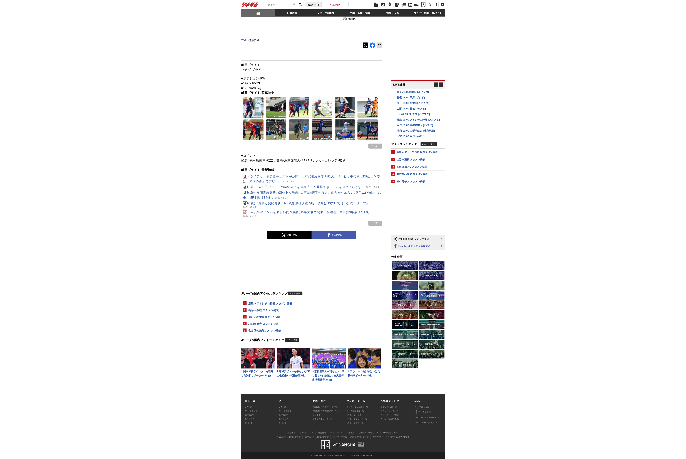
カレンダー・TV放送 (390, 415)
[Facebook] (436, 4)
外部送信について (391, 433)
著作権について (307, 433)
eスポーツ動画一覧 (355, 423)
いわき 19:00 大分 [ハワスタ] (413, 108)
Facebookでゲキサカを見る (414, 246)
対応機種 (291, 433)
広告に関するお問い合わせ (289, 437)
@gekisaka (424, 407)
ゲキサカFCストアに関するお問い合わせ (391, 437)
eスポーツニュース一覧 (357, 419)
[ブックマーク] (423, 4)
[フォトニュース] (383, 4)
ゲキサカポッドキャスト (323, 419)
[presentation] (258, 12)
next (375, 146)
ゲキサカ (250, 5)
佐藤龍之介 (347, 5)
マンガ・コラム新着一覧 (357, 407)
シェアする (337, 235)
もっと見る (296, 294)
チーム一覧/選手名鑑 (390, 419)
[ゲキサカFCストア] (416, 5)
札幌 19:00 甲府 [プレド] (411, 92)
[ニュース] (376, 4)
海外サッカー (251, 419)
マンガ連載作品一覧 (355, 411)
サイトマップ (336, 433)
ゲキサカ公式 (425, 412)
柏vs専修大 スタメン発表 (263, 323)
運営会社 (322, 433)
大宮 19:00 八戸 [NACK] (410, 130)
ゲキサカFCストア (389, 407)
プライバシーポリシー (369, 433)
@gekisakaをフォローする (413, 238)
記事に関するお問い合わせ (317, 437)
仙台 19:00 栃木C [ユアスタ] (413, 97)
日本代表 (249, 407)
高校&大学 (249, 415)
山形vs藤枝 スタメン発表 (263, 310)
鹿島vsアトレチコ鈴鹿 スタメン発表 (270, 303)
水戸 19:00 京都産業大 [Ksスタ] (415, 119)
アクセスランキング (389, 411)
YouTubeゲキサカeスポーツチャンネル (326, 413)
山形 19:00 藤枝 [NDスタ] (411, 103)
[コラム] (389, 4)
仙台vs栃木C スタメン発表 (264, 316)
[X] (430, 4)
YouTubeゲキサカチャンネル (325, 407)
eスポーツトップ (354, 415)
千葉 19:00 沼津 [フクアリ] (412, 136)
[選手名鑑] (396, 4)
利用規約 (350, 433)
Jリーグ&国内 (251, 411)
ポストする (292, 235)
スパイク (249, 423)
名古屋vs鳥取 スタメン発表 (264, 330)
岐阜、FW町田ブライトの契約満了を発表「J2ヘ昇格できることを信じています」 (313, 187)
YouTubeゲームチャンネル (426, 423)
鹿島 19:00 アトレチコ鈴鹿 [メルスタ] (418, 114)
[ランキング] (403, 4)
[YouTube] (442, 4)
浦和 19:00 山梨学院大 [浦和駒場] (416, 125)
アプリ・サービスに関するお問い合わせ (351, 437)
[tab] (258, 12)
